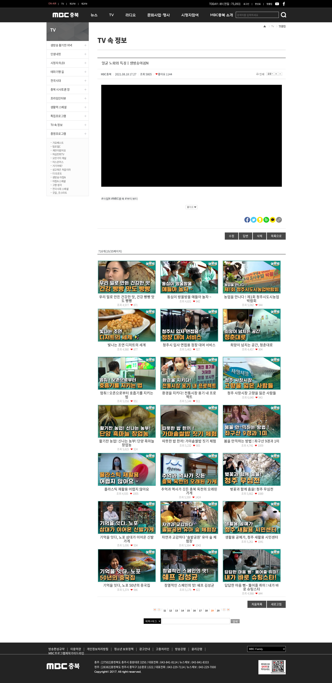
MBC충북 (65, 17)
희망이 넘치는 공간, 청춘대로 (251, 344)
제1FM (73, 3)
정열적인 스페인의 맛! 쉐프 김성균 (189, 585)
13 (176, 610)
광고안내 (144, 649)
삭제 (259, 236)
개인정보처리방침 (97, 649)
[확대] (276, 74)
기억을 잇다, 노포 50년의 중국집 (126, 585)
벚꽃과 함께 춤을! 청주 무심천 (251, 489)
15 (188, 610)
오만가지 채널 (59, 157)
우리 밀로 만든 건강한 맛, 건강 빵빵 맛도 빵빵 (126, 298)
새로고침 (276, 604)
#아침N (105, 198)
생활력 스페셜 (59, 107)
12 (170, 610)
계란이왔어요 (59, 150)
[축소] (280, 74)
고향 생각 (57, 184)
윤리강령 (197, 649)
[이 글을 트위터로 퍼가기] (253, 219)
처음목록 (256, 604)
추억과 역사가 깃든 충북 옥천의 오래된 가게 (189, 491)
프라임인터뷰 (58, 98)
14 (182, 610)
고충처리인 (162, 649)
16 (194, 610)
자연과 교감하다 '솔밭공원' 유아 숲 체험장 (189, 539)
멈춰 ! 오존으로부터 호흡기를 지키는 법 (126, 394)
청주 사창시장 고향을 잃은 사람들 (251, 393)
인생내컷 (56, 54)
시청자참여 (190, 15)
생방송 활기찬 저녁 (61, 45)
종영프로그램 (58, 134)
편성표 (258, 4)
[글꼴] (270, 74)
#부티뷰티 (131, 198)
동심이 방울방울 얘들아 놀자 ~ (189, 296)
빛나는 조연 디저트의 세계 (127, 344)
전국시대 (56, 80)
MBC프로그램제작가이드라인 (66, 653)
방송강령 (180, 649)
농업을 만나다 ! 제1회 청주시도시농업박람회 (251, 298)
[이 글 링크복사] (279, 219)
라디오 (130, 15)
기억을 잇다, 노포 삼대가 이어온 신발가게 (127, 539)
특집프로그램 (58, 116)
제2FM (84, 3)
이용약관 (75, 649)
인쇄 (261, 74)
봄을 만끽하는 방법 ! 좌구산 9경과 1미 (251, 441)
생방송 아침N (59, 177)
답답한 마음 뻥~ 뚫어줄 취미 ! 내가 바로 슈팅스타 (252, 587)
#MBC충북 (117, 198)
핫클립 (269, 4)
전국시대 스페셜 (60, 188)
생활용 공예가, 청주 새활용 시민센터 (251, 537)
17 (200, 610)
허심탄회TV (58, 154)
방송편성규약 (56, 649)
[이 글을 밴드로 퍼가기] (266, 219)
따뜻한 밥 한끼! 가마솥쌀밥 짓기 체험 (189, 441)
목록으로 (276, 236)
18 (206, 610)
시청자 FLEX (58, 63)
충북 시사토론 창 (60, 89)
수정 (231, 236)
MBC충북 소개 (221, 15)
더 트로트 (57, 173)
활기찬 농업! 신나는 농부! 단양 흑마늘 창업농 (126, 442)
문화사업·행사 (158, 15)
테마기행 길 (57, 72)
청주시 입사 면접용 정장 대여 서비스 (189, 344)
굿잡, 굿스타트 (59, 192)
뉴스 (94, 15)
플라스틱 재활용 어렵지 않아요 (126, 489)
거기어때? (57, 165)
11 (165, 610)
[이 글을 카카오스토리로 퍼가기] (260, 219)
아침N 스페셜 (59, 180)
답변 (245, 236)
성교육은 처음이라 (61, 169)
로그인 (246, 4)
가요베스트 (58, 142)
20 (218, 610)
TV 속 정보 (57, 125)
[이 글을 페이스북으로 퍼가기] (247, 219)
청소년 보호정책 (124, 649)
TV (62, 3)
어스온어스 (58, 161)
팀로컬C (56, 146)
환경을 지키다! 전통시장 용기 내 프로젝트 (189, 394)
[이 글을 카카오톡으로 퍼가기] (273, 219)
